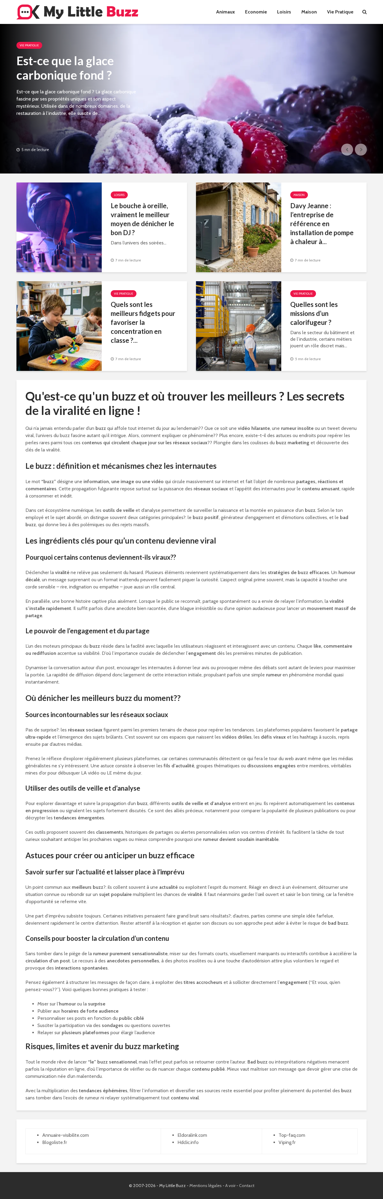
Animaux (225, 12)
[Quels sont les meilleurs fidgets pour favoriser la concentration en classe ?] (59, 325)
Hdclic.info (188, 1142)
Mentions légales (205, 1185)
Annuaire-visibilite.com (65, 1135)
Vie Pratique (340, 12)
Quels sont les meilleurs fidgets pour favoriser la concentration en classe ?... (143, 322)
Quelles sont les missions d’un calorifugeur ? (314, 313)
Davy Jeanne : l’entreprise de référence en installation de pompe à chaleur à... (322, 224)
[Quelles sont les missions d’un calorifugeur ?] (238, 325)
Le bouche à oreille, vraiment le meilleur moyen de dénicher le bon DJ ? (142, 219)
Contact (246, 1185)
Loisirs (284, 12)
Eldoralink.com (192, 1135)
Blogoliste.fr (54, 1142)
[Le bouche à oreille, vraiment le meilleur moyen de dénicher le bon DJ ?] (59, 227)
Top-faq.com (292, 1135)
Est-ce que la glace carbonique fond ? (65, 68)
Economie (256, 12)
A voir (230, 1185)
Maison (309, 12)
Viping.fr (287, 1142)
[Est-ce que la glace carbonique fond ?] (191, 99)
